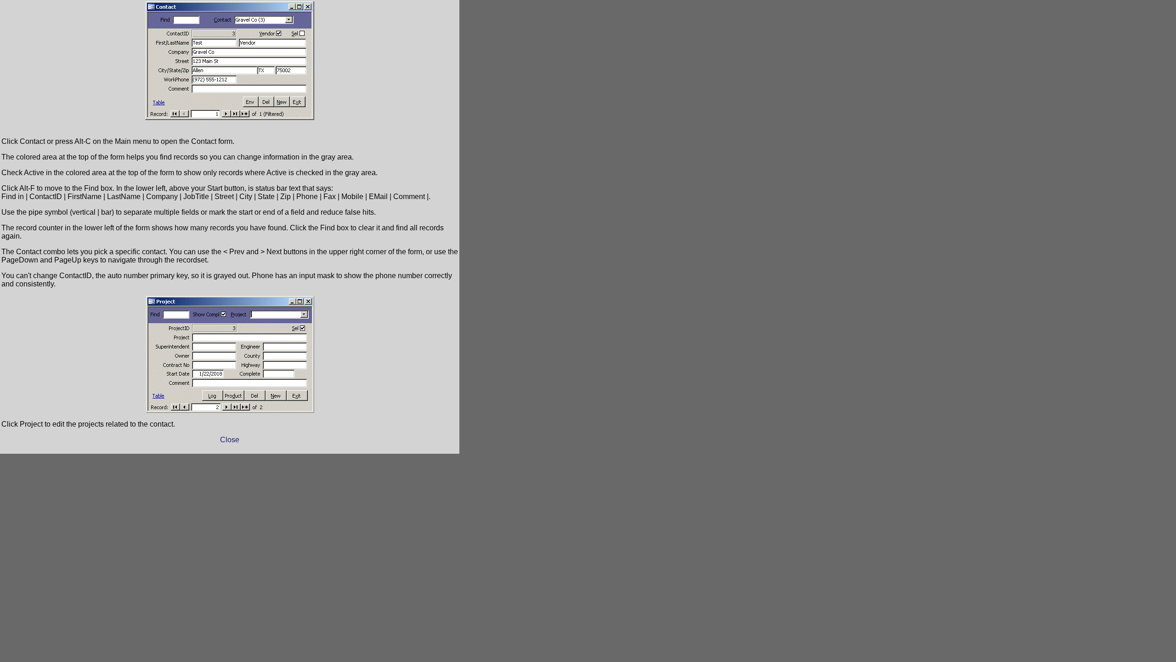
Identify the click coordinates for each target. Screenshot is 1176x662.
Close (229, 440)
